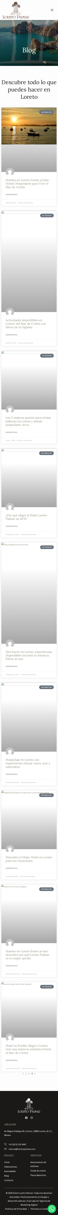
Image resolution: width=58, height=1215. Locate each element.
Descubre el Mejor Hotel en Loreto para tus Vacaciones (29, 859)
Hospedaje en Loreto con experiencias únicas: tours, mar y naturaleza (28, 763)
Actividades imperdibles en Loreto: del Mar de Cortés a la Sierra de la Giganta (26, 323)
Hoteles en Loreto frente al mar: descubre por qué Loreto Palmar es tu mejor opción (27, 954)
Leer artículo (12, 194)
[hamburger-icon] (52, 10)
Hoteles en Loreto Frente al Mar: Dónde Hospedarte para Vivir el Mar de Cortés (27, 183)
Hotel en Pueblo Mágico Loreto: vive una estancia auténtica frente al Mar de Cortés (28, 1049)
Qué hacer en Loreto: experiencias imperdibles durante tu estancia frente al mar (29, 655)
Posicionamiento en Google (34, 1196)
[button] (52, 1209)
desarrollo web (15, 1200)
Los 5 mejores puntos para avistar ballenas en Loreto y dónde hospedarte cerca (28, 421)
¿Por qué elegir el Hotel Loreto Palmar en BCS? (26, 517)
